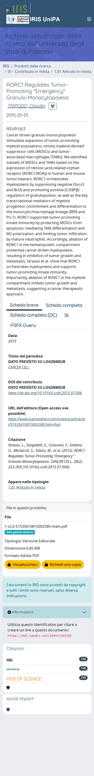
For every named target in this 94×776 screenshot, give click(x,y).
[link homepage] (17, 8)
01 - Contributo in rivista (28, 71)
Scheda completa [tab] (64, 305)
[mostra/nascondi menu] (89, 19)
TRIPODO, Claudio (26, 106)
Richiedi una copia (64, 564)
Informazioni (22, 612)
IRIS (6, 66)
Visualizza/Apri (24, 564)
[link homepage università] (33, 19)
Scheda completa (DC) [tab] (33, 315)
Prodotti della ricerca (32, 66)
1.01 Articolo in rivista (72, 71)
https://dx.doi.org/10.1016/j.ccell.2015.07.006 (45, 392)
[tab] (67, 315)
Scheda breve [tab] (24, 305)
